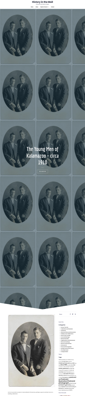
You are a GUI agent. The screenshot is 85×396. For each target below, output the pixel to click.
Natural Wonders (65, 338)
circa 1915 (68, 365)
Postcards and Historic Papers (42, 4)
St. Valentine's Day (67, 388)
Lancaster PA (66, 374)
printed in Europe (72, 383)
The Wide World (64, 350)
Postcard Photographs (66, 346)
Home (32, 6)
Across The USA (64, 327)
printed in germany (65, 385)
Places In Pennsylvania (66, 343)
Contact (52, 6)
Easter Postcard (66, 372)
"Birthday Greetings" (62, 359)
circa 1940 (67, 366)
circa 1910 (63, 365)
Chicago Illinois (65, 361)
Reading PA (73, 386)
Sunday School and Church (67, 348)
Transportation (64, 351)
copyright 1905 (71, 368)
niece (61, 377)
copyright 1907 (66, 370)
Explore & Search (44, 6)
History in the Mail (42, 2)
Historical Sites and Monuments (68, 332)
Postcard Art (64, 345)
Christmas (63, 330)
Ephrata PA (72, 372)
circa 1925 (60, 366)
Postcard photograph (67, 382)
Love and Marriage (65, 337)
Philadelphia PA (65, 377)
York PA (70, 390)
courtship (61, 372)
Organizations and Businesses (68, 340)
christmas (70, 361)
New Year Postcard (69, 375)
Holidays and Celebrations (67, 333)
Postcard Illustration (63, 380)
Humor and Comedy (65, 335)
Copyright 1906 (61, 370)
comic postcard (63, 368)
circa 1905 (72, 363)
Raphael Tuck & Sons (66, 386)
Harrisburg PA (61, 373)
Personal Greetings (65, 342)
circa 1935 (63, 366)
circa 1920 (73, 365)
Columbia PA (71, 366)
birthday (69, 359)
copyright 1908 (71, 370)
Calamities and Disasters (67, 329)
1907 (67, 359)
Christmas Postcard (64, 363)
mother (64, 375)
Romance (61, 388)
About (37, 6)
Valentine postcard (65, 390)
